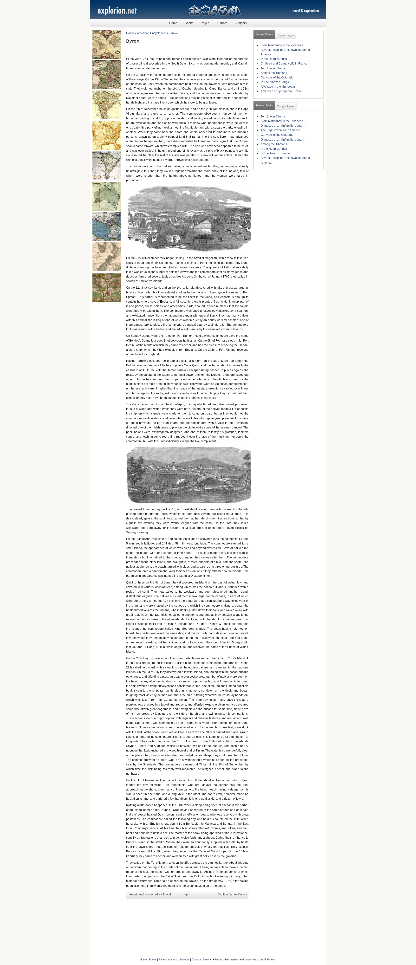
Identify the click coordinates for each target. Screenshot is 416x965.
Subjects (241, 23)
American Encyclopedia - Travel (158, 33)
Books (189, 23)
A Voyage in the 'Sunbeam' (278, 86)
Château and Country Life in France (284, 63)
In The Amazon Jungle (275, 82)
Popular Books (264, 34)
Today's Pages (285, 106)
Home (173, 23)
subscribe (250, 959)
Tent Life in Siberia (273, 68)
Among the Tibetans (274, 73)
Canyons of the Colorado (277, 77)
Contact (196, 959)
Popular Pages (285, 35)
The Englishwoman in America (280, 130)
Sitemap (207, 959)
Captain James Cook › (232, 894)
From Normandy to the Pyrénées (282, 45)
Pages (205, 23)
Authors (222, 23)
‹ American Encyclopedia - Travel (149, 894)
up (186, 894)
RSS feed (269, 959)
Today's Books (264, 105)
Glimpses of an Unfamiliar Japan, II (283, 139)
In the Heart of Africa (274, 59)
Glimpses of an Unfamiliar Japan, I (283, 125)
